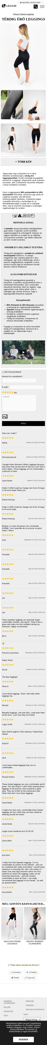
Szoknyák (8, 1011)
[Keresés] (36, 7)
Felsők (7, 1007)
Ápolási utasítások (35, 1009)
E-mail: (5, 387)
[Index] (42, 6)
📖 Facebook (15, 972)
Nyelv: (26, 1014)
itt (36, 1029)
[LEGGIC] (9, 6)
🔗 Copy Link (30, 978)
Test (6, 1016)
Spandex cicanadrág (9, 1002)
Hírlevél (30, 1001)
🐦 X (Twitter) (31, 972)
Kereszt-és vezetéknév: (12, 376)
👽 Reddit (15, 978)
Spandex (30, 1005)
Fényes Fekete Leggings (23, 14)
